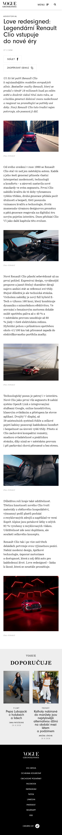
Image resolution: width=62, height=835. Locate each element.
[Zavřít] (58, 831)
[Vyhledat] (55, 4)
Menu (41, 4)
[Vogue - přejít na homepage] (9, 5)
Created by (28, 826)
